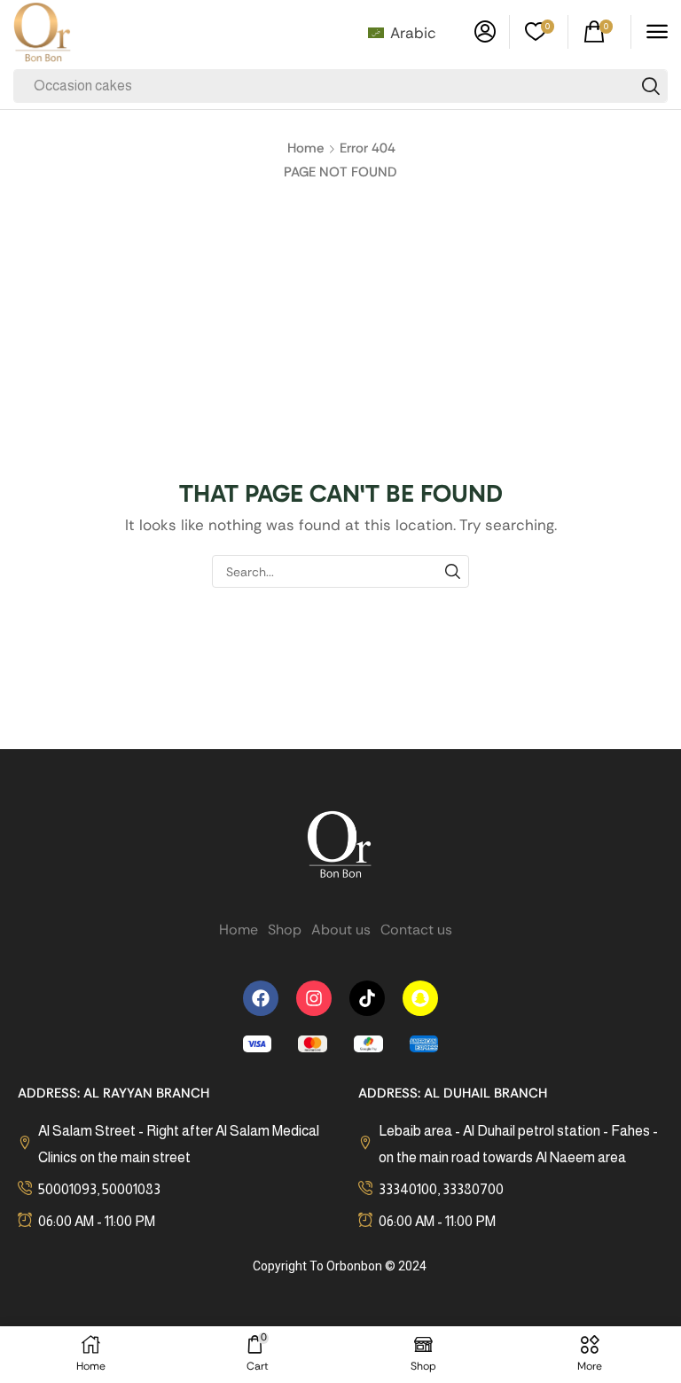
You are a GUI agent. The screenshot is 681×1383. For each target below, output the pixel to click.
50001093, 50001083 (99, 1189)
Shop (284, 929)
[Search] (651, 86)
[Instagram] (314, 998)
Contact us (416, 929)
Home (305, 148)
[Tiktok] (367, 998)
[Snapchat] (420, 998)
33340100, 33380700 (441, 1189)
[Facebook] (260, 998)
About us (341, 929)
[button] (485, 32)
